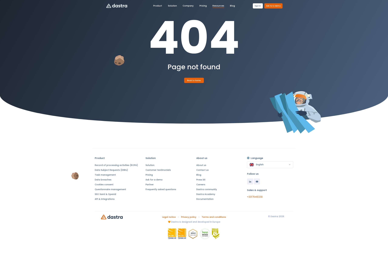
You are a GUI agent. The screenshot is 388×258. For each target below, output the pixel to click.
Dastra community (206, 189)
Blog (198, 174)
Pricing (149, 174)
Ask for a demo (273, 6)
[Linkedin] (250, 181)
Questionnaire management (110, 189)
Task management (105, 174)
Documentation (205, 199)
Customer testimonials (158, 169)
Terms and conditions (214, 217)
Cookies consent (104, 184)
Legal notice (169, 217)
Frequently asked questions (161, 189)
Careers (200, 184)
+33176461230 (255, 196)
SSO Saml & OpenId (105, 194)
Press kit (200, 179)
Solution (150, 165)
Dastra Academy (205, 194)
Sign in (258, 6)
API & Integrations (105, 199)
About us (201, 165)
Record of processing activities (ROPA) (116, 165)
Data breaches (103, 179)
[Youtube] (257, 181)
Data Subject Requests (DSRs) (111, 169)
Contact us (202, 169)
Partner (150, 184)
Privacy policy (188, 217)
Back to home (194, 80)
